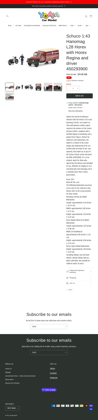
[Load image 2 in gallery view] (19, 87)
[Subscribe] (65, 326)
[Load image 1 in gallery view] (9, 87)
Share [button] (70, 290)
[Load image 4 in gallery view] (38, 87)
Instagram (53, 378)
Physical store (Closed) (12, 383)
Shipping (68, 80)
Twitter (52, 369)
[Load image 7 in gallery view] (9, 96)
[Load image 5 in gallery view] (48, 87)
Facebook (53, 373)
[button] (7, 16)
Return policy (9, 379)
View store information (75, 111)
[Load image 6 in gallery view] (57, 87)
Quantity (68, 84)
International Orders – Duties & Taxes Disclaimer (20, 376)
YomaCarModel (13, 415)
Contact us (8, 369)
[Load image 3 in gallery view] (29, 87)
